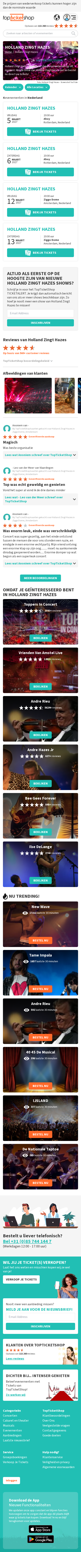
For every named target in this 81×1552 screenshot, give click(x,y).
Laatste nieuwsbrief (16, 1440)
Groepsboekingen (15, 1457)
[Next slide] (71, 395)
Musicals (8, 1425)
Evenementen (12, 1430)
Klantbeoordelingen (56, 1415)
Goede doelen (51, 1435)
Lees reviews (15, 1359)
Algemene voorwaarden (58, 1467)
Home (8, 52)
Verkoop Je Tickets (15, 1462)
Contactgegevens (54, 1430)
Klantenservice (52, 1457)
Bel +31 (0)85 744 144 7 (27, 1241)
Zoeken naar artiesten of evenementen (29, 33)
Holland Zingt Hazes (26, 52)
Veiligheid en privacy (56, 1462)
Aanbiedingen (12, 1435)
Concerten (10, 1415)
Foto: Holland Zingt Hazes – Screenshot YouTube (57, 82)
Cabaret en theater (16, 1420)
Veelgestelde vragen (56, 1425)
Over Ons (48, 1420)
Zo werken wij (15, 1395)
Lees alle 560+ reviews (49, 60)
